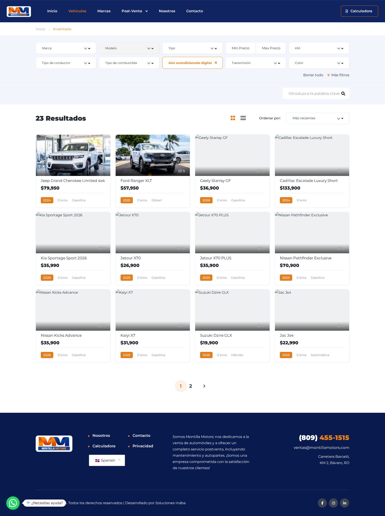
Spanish (107, 460)
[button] (13, 503)
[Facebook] (322, 503)
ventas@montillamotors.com (321, 447)
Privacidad (143, 446)
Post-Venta (132, 11)
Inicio (52, 11)
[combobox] (66, 48)
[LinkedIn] (344, 503)
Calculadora (103, 446)
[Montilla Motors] (19, 11)
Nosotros (167, 11)
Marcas (104, 11)
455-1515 (324, 437)
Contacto (194, 11)
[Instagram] (333, 503)
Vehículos (77, 11)
